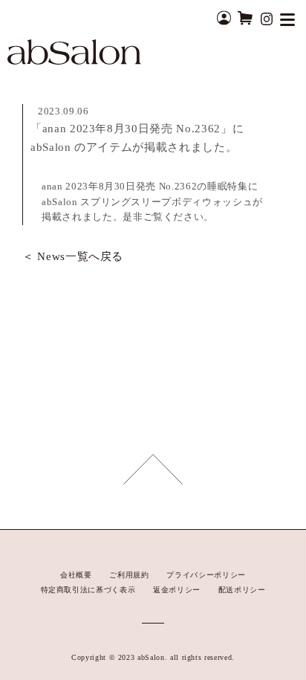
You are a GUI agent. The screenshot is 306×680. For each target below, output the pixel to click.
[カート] (245, 17)
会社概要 (76, 575)
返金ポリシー (177, 590)
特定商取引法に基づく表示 (88, 590)
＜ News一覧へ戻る (72, 256)
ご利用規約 (129, 575)
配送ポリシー (242, 590)
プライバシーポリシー (206, 575)
